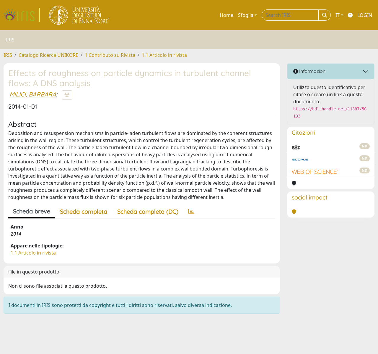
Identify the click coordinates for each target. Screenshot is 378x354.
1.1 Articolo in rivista (164, 55)
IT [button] (337, 15)
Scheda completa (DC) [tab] (147, 211)
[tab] (191, 211)
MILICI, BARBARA (32, 94)
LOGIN (364, 15)
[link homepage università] (79, 15)
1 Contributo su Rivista (110, 55)
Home (226, 15)
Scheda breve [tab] (31, 211)
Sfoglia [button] (245, 15)
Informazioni (312, 71)
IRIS (8, 55)
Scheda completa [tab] (83, 211)
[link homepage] (22, 15)
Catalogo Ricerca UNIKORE (48, 55)
